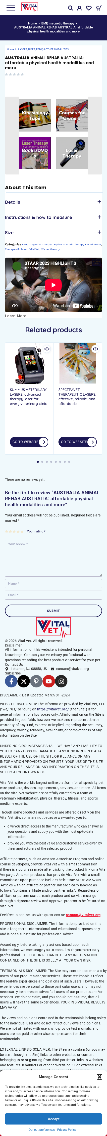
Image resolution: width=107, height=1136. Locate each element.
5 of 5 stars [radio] (22, 531)
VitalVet (34, 249)
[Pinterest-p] (36, 681)
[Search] (70, 8)
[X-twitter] (23, 681)
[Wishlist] (89, 9)
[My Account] (79, 9)
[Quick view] (47, 349)
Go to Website (25, 442)
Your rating (36, 531)
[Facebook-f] (11, 681)
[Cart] (99, 9)
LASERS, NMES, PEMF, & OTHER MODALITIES (43, 49)
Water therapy (50, 249)
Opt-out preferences (42, 1130)
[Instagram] (61, 681)
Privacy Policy (66, 1130)
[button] (99, 1076)
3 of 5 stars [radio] (14, 531)
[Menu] (10, 7)
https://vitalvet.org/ (53, 709)
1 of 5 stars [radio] (7, 531)
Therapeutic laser (16, 249)
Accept (53, 1119)
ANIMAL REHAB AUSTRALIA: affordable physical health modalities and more (49, 63)
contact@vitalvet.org (83, 915)
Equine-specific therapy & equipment (77, 244)
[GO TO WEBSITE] (43, 442)
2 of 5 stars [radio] (10, 531)
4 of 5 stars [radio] (18, 531)
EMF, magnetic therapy (57, 23)
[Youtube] (49, 681)
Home (32, 23)
